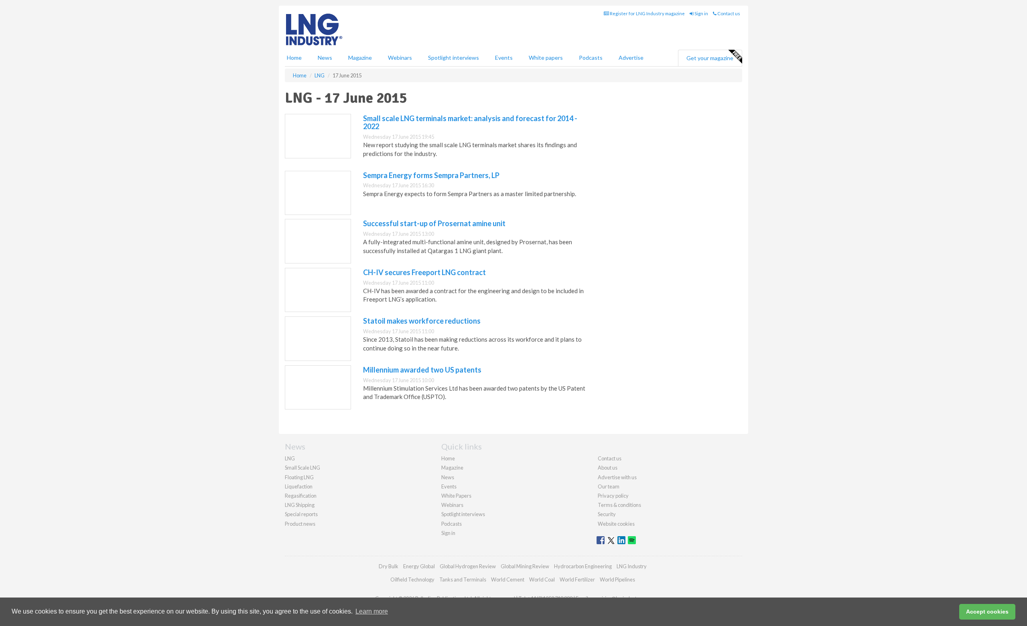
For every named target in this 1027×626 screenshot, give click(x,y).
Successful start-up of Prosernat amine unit (434, 223)
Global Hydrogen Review (468, 566)
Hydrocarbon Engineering (583, 566)
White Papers (456, 495)
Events (504, 57)
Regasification (301, 495)
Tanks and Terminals (462, 579)
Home (294, 57)
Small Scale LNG (302, 467)
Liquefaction (299, 486)
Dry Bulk (388, 566)
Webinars (400, 57)
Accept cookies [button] (987, 611)
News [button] (325, 57)
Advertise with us (617, 477)
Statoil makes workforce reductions (422, 320)
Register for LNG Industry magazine (647, 13)
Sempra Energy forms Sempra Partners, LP (431, 175)
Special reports (301, 514)
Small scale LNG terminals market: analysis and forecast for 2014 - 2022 (470, 122)
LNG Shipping (300, 505)
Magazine (360, 57)
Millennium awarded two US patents (422, 369)
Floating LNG (299, 477)
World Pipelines (617, 579)
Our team (608, 486)
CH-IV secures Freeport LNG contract (424, 272)
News (447, 477)
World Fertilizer (577, 579)
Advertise (631, 57)
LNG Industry (632, 566)
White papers (546, 57)
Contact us (728, 13)
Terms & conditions (619, 505)
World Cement (507, 579)
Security (607, 514)
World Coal (542, 579)
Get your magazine (709, 58)
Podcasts (591, 57)
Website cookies (616, 524)
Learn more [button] (371, 611)
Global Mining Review (525, 566)
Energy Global (419, 566)
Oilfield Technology (412, 579)
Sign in (701, 13)
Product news (300, 524)
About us (607, 467)
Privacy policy (613, 495)
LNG (290, 458)
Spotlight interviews (453, 57)
